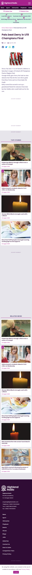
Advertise (6, 541)
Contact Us (6, 544)
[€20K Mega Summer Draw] (8, 18)
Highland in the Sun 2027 (24, 19)
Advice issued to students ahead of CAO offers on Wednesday (14, 189)
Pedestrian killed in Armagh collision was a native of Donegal (15, 163)
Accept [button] (16, 572)
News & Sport (9, 28)
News (2, 8)
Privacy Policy (7, 554)
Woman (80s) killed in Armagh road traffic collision (14, 215)
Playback (23, 8)
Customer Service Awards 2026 (22, 16)
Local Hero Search (6, 16)
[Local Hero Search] (6, 15)
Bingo (4, 534)
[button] (3, 47)
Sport (8, 8)
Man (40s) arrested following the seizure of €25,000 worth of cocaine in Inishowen (15, 468)
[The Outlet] (16, 21)
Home (3, 28)
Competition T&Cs (8, 551)
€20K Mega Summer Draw (8, 19)
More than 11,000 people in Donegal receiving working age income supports (15, 240)
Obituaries (15, 8)
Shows (5, 531)
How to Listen (7, 547)
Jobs (4, 537)
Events (5, 527)
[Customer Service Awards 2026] (22, 15)
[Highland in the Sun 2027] (24, 18)
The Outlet (16, 22)
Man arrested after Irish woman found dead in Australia (16, 442)
